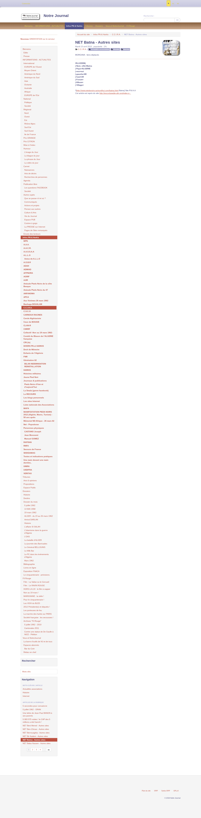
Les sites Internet (32, 401)
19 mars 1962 (30, 512)
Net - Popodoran (31, 424)
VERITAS (28, 473)
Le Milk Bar (29, 551)
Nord (26, 113)
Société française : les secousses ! (38, 617)
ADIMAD (27, 269)
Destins (27, 498)
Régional (27, 109)
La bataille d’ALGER (33, 540)
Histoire (116, 49)
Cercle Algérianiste (32, 318)
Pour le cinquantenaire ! (34, 600)
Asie (26, 81)
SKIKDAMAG (29, 453)
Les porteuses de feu (33, 610)
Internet (126, 49)
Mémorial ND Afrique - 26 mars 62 (39, 421)
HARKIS (27, 370)
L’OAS (27, 536)
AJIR (26, 280)
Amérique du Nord (32, 74)
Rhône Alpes (29, 124)
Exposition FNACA (31, 571)
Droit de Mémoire (31, 349)
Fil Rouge (131, 26)
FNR (25, 357)
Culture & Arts (30, 212)
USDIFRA (28, 470)
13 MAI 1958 (29, 509)
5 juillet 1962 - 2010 (32, 624)
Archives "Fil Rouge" (32, 621)
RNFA (26, 446)
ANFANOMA (29, 293)
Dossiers (99, 26)
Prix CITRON (29, 141)
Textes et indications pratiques (38, 456)
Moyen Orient (30, 70)
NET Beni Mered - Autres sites (36, 725)
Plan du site (146, 791)
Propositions (29, 484)
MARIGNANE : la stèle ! (34, 596)
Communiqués (30, 202)
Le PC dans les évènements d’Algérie (36, 555)
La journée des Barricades (35, 544)
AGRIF (27, 276)
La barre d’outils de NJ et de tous (38, 641)
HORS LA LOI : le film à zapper (37, 589)
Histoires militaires (32, 374)
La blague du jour (32, 156)
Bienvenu (29, 26)
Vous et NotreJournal (115, 26)
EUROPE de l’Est (31, 95)
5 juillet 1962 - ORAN (32, 709)
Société (27, 106)
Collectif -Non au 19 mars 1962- (38, 332)
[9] (48, 749)
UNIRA (27, 466)
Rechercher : (149, 16)
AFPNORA (28, 273)
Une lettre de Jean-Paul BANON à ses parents (37, 714)
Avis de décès (30, 173)
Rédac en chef (30, 652)
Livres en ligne (30, 568)
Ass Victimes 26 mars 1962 (36, 301)
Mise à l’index (29, 145)
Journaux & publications (35, 381)
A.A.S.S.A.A (29, 252)
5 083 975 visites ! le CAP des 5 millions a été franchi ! (36, 720)
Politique (28, 102)
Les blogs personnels (34, 398)
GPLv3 (176, 791)
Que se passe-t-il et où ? (35, 198)
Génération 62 (30, 360)
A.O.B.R (27, 262)
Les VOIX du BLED (32, 603)
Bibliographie (29, 564)
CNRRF (27, 329)
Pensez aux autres (32, 209)
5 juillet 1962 (29, 505)
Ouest (27, 117)
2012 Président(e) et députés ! (37, 607)
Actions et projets (31, 205)
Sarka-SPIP (165, 791)
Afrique (27, 92)
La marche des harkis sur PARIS (38, 614)
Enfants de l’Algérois (33, 353)
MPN (26, 241)
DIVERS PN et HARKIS (34, 346)
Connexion (26, 4)
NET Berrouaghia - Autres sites (36, 733)
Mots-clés (26, 672)
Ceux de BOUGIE (31, 322)
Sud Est (27, 127)
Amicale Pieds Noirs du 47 (36, 290)
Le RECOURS (30, 394)
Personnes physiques (34, 428)
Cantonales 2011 (31, 628)
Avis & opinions (30, 480)
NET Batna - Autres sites (34, 740)
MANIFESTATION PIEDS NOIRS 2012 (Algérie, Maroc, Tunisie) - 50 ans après (38, 414)
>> (177, 20)
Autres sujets (29, 195)
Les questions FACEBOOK (35, 188)
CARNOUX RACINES (33, 315)
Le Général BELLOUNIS (34, 547)
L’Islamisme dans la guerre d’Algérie (36, 531)
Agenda (27, 180)
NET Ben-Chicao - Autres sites (36, 729)
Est (25, 120)
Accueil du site (83, 34)
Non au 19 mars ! (31, 592)
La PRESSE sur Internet (34, 227)
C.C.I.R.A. (116, 34)
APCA (26, 297)
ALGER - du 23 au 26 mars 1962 (38, 516)
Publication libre (30, 184)
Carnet (26, 166)
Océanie (28, 85)
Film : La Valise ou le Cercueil (36, 582)
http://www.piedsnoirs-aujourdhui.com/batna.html (97, 90)
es (173, 3)
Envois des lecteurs (32, 234)
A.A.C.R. (27, 248)
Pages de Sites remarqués (35, 230)
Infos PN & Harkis (74, 26)
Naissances (29, 170)
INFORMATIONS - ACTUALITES (49, 26)
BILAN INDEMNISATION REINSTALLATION (35, 365)
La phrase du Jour (32, 159)
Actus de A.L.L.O (32, 259)
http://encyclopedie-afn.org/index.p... (115, 93)
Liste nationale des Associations (39, 405)
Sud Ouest (29, 131)
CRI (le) (27, 342)
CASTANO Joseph (32, 431)
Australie (28, 88)
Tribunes (89, 26)
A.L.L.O (27, 255)
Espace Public (30, 488)
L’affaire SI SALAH (32, 527)
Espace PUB (29, 220)
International (29, 63)
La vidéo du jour (31, 163)
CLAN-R (27, 325)
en (178, 3)
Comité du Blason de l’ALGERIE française (38, 337)
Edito (26, 53)
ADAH (26, 266)
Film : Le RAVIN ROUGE (34, 585)
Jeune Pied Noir (31, 377)
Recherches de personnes (35, 177)
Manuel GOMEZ (31, 439)
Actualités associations (100, 49)
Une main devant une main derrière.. (36, 461)
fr (168, 3)
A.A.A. (26, 244)
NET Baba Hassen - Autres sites (36, 743)
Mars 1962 (29, 561)
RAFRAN (28, 442)
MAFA (26, 408)
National (27, 99)
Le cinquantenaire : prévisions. (37, 575)
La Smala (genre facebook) (36, 390)
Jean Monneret (31, 435)
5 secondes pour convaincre (35, 706)
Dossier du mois (30, 502)
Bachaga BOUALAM (33, 304)
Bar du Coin (29, 649)
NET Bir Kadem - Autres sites (35, 736)
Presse (27, 56)
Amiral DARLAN (31, 519)
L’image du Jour (31, 152)
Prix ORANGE (30, 138)
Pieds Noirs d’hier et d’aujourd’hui (33, 385)
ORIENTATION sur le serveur (38, 39)
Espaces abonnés (31, 645)
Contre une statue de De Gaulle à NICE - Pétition (38, 633)
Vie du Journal (30, 216)
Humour (27, 148)
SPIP (156, 791)
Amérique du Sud (31, 77)
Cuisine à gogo (30, 223)
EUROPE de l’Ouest (33, 67)
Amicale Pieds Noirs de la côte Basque (38, 285)
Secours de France (32, 449)
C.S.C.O (27, 311)
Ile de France (30, 134)
